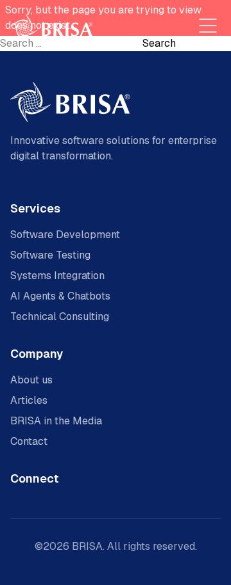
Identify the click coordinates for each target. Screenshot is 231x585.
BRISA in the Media (56, 421)
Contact (28, 441)
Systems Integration (57, 275)
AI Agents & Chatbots (60, 296)
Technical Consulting (59, 316)
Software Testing (50, 255)
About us (31, 380)
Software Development (65, 234)
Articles (28, 400)
